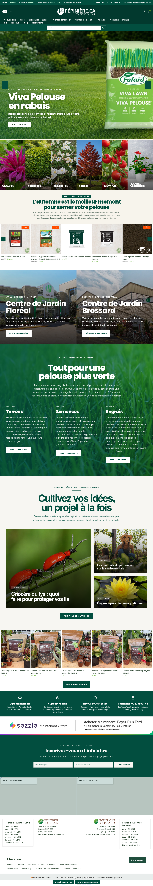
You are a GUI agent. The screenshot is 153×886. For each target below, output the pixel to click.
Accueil (10, 864)
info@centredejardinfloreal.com (51, 834)
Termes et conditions (73, 869)
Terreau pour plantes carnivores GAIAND (15, 672)
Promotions (37, 23)
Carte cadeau (137, 860)
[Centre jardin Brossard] (104, 822)
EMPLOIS (100, 3)
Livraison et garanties (68, 864)
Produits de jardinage (120, 20)
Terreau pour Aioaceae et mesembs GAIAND (73, 672)
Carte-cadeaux (11, 23)
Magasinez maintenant (23, 124)
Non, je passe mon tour (87, 882)
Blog (26, 23)
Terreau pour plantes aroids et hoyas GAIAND (105, 672)
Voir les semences (69, 453)
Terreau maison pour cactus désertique (43, 672)
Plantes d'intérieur (62, 20)
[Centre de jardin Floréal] (48, 822)
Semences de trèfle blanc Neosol (76, 257)
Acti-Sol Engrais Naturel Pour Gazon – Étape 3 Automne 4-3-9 (45, 258)
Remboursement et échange (19, 869)
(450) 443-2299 (108, 832)
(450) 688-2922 (45, 832)
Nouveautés (10, 20)
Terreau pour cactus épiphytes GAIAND (136, 672)
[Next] (150, 239)
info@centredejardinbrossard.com (100, 834)
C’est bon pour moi (63, 882)
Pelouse (101, 20)
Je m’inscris (123, 764)
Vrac (22, 20)
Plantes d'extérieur (84, 20)
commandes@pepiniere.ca (139, 3)
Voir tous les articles (76, 616)
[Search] (103, 28)
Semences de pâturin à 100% (13, 257)
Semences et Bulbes (39, 20)
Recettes (32, 864)
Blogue (21, 864)
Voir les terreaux (18, 450)
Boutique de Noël (48, 864)
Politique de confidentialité (47, 869)
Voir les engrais (118, 460)
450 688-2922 (116, 3)
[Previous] (3, 239)
